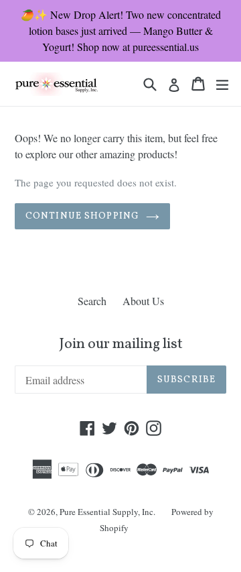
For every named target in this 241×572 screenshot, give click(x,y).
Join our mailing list (121, 344)
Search (92, 301)
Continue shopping (82, 216)
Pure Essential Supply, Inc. (107, 512)
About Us (143, 301)
